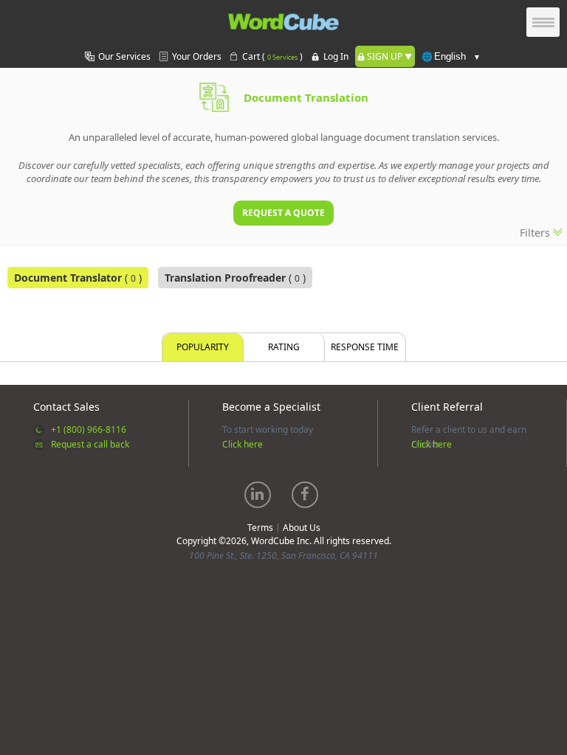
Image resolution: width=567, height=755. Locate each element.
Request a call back (90, 444)
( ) (78, 278)
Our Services (124, 56)
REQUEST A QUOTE (283, 212)
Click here (242, 444)
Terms (260, 527)
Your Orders (196, 56)
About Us (301, 527)
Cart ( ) (272, 56)
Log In (335, 56)
